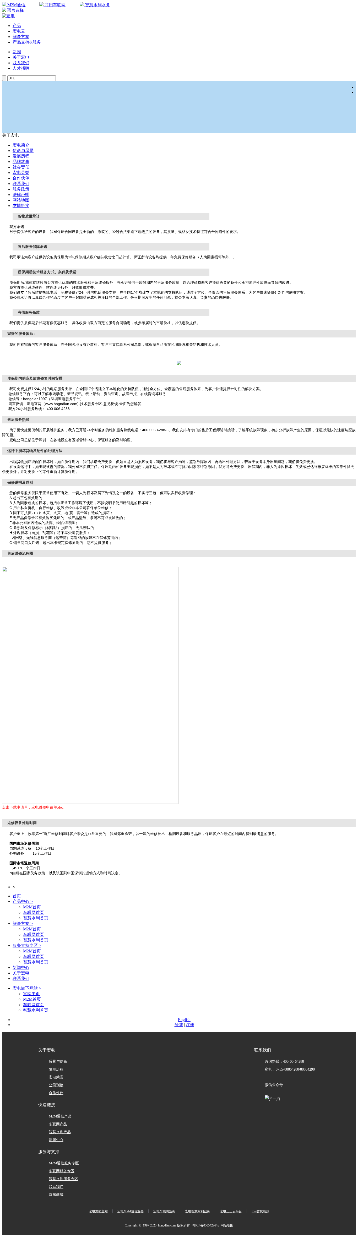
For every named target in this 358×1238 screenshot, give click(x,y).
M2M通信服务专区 (64, 1163)
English (184, 1019)
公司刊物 (56, 1085)
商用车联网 (55, 5)
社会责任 (21, 167)
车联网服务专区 (61, 1171)
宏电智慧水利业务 (197, 1211)
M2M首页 (32, 907)
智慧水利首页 (35, 918)
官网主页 (31, 993)
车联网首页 (33, 912)
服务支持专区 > (27, 945)
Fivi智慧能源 (260, 1211)
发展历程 (21, 156)
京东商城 (56, 1195)
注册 (190, 1024)
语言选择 (15, 10)
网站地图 (21, 200)
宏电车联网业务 (164, 1211)
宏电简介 (21, 145)
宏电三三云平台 (231, 1211)
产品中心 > (23, 901)
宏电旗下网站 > (27, 988)
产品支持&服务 (27, 42)
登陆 (179, 1024)
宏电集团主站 (98, 1211)
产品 (17, 25)
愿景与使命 (58, 1062)
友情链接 (21, 205)
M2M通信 (16, 5)
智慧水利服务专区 (63, 1179)
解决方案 (21, 36)
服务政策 (21, 189)
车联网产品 (58, 1124)
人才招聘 (21, 68)
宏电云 (19, 31)
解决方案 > (23, 923)
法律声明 (21, 194)
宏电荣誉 (21, 172)
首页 (17, 896)
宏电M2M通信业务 (130, 1211)
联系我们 (21, 63)
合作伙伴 (21, 178)
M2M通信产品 (60, 1116)
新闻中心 (21, 967)
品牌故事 (21, 161)
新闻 (17, 52)
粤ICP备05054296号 (205, 1225)
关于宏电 (21, 57)
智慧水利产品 (60, 1132)
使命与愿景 (23, 150)
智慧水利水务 (97, 5)
